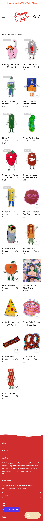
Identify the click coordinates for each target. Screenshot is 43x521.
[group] (21, 3)
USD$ (4, 517)
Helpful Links (7, 451)
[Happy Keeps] (21, 17)
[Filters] (40, 34)
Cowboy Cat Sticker (11, 65)
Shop (4, 443)
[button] (34, 16)
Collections (12, 34)
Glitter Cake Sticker (31, 322)
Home (4, 34)
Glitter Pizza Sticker (11, 322)
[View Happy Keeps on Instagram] (4, 504)
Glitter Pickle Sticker (32, 138)
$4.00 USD (11, 67)
